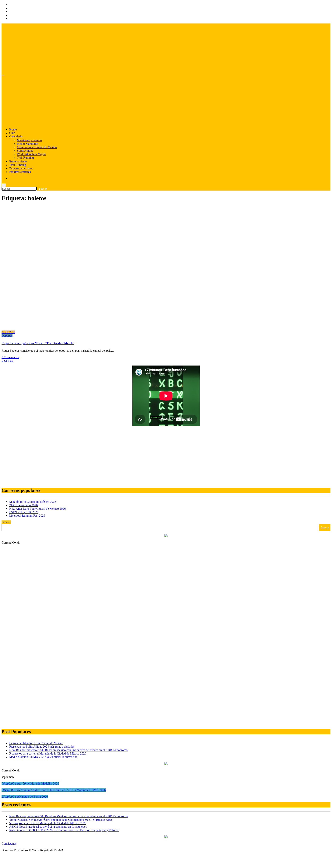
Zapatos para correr (21, 168)
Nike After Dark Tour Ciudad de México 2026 (37, 508)
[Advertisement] (117, 457)
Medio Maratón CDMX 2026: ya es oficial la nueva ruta (43, 757)
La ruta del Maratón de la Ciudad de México (36, 743)
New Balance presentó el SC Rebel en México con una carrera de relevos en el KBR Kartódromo (68, 750)
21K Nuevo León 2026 (23, 505)
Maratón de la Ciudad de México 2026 (32, 501)
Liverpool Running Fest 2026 (27, 515)
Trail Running (25, 157)
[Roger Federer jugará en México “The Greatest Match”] (92, 325)
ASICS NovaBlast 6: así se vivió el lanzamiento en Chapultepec (48, 826)
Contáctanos (9, 843)
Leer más (7, 360)
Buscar (6, 522)
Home (13, 129)
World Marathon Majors (31, 154)
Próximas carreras (20, 171)
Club (12, 133)
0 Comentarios (10, 357)
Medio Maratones (27, 143)
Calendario (15, 136)
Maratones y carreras (29, 140)
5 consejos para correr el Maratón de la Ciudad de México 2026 (47, 753)
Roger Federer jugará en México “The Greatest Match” (38, 343)
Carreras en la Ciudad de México (37, 147)
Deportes (7, 335)
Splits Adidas (25, 150)
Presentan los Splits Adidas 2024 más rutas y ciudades (42, 746)
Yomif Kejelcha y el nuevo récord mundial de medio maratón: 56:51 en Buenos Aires (60, 819)
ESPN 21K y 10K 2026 (23, 512)
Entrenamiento (18, 161)
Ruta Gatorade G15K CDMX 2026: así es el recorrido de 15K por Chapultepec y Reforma (64, 830)
